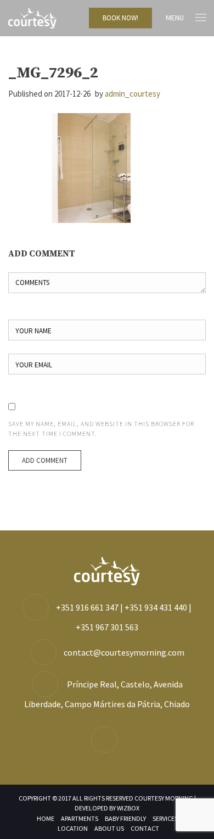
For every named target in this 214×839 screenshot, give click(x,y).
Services (165, 818)
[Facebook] (107, 740)
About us (109, 828)
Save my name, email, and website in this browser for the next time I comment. (101, 428)
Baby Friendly (125, 818)
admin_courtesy (132, 93)
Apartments (79, 818)
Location (73, 828)
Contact (145, 828)
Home (45, 818)
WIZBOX (128, 808)
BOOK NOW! (120, 18)
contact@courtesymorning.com (124, 652)
